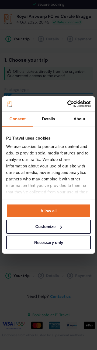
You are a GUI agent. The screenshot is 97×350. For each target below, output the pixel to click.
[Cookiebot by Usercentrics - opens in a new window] (68, 103)
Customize (45, 226)
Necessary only (48, 242)
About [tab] (79, 118)
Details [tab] (48, 118)
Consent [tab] (17, 118)
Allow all (48, 210)
